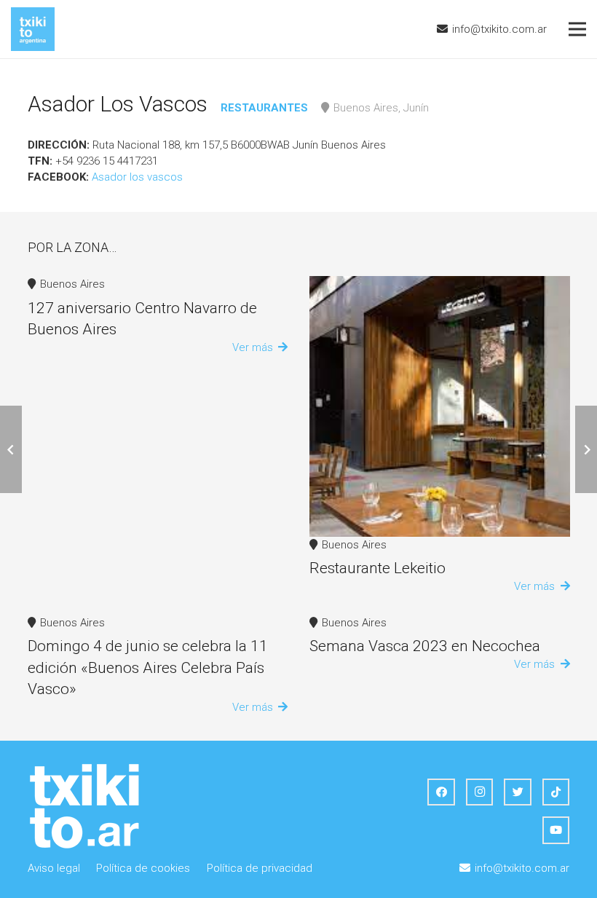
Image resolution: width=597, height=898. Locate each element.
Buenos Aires (72, 284)
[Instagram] (480, 792)
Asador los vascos (137, 177)
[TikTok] (556, 792)
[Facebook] (441, 792)
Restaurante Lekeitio (377, 568)
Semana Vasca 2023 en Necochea (424, 646)
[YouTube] (556, 830)
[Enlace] (33, 29)
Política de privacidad (259, 868)
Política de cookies (143, 868)
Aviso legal (54, 868)
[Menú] (577, 29)
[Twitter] (517, 792)
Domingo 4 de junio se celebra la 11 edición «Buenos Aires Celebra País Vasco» (148, 667)
